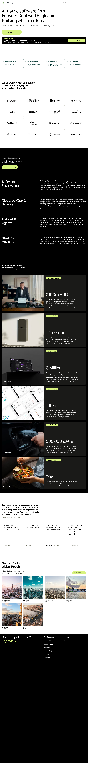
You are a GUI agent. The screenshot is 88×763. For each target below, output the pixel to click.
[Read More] (12, 535)
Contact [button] (47, 658)
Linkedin (64, 644)
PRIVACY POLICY (71, 733)
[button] (82, 3)
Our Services (49, 637)
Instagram (65, 637)
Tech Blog (48, 651)
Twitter (64, 641)
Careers (47, 654)
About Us (47, 641)
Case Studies (49, 644)
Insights (47, 647)
